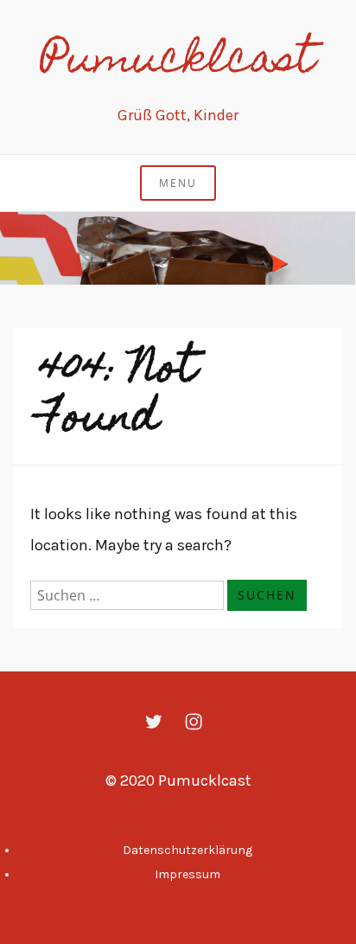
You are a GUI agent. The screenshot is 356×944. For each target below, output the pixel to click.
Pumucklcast (178, 62)
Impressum (187, 874)
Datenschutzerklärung (187, 850)
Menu (178, 183)
